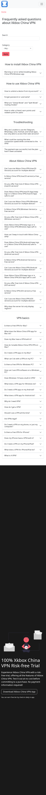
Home (3, 12)
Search (5, 35)
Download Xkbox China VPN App (19, 691)
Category (6, 45)
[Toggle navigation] (42, 4)
